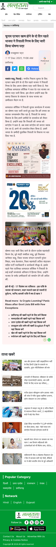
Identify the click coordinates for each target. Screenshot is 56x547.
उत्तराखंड (21, 20)
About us (20, 536)
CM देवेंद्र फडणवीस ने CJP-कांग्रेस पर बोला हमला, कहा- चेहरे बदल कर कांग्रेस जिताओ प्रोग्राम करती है (38, 426)
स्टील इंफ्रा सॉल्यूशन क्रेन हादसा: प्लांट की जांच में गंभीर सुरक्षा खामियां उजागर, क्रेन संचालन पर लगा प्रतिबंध (38, 395)
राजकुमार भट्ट (17, 52)
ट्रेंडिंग (40, 14)
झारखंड (36, 20)
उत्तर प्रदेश (11, 20)
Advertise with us (36, 536)
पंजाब (42, 483)
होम (6, 14)
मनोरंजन (29, 14)
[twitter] (31, 522)
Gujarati (30, 502)
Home (7, 25)
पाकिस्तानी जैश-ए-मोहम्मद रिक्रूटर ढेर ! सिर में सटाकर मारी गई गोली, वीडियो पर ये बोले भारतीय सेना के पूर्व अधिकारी (38, 458)
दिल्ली (3, 20)
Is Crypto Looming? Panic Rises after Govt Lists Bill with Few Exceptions (27, 304)
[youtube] (42, 522)
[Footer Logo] (28, 515)
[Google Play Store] (18, 528)
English (17, 502)
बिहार (29, 20)
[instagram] (37, 522)
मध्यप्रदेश (44, 20)
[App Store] (37, 528)
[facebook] (26, 522)
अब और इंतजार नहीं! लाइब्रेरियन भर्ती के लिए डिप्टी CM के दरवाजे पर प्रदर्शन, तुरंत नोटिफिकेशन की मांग (38, 364)
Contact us (8, 536)
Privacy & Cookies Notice (15, 540)
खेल (49, 14)
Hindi (6, 502)
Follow (35, 68)
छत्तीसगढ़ (15, 25)
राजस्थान (31, 483)
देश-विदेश (17, 14)
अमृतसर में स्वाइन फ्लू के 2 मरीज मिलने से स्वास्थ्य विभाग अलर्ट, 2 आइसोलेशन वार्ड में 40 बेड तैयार (38, 411)
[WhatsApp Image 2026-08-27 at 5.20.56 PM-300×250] (28, 217)
